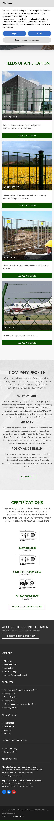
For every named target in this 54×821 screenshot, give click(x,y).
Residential (11, 117)
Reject (14, 33)
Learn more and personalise (27, 40)
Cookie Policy (10, 675)
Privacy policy (10, 671)
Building (9, 257)
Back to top (20, 816)
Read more (27, 476)
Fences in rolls (10, 697)
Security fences (10, 707)
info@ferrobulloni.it (15, 776)
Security (8, 327)
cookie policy (21, 16)
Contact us (8, 668)
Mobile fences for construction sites (20, 704)
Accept (39, 33)
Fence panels (9, 693)
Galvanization (10, 752)
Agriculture (11, 187)
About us (8, 661)
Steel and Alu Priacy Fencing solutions (20, 690)
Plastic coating (10, 748)
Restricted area (10, 664)
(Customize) (21, 675)
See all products (27, 135)
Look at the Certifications (27, 606)
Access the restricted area (20, 636)
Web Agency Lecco (8, 816)
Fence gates (9, 700)
